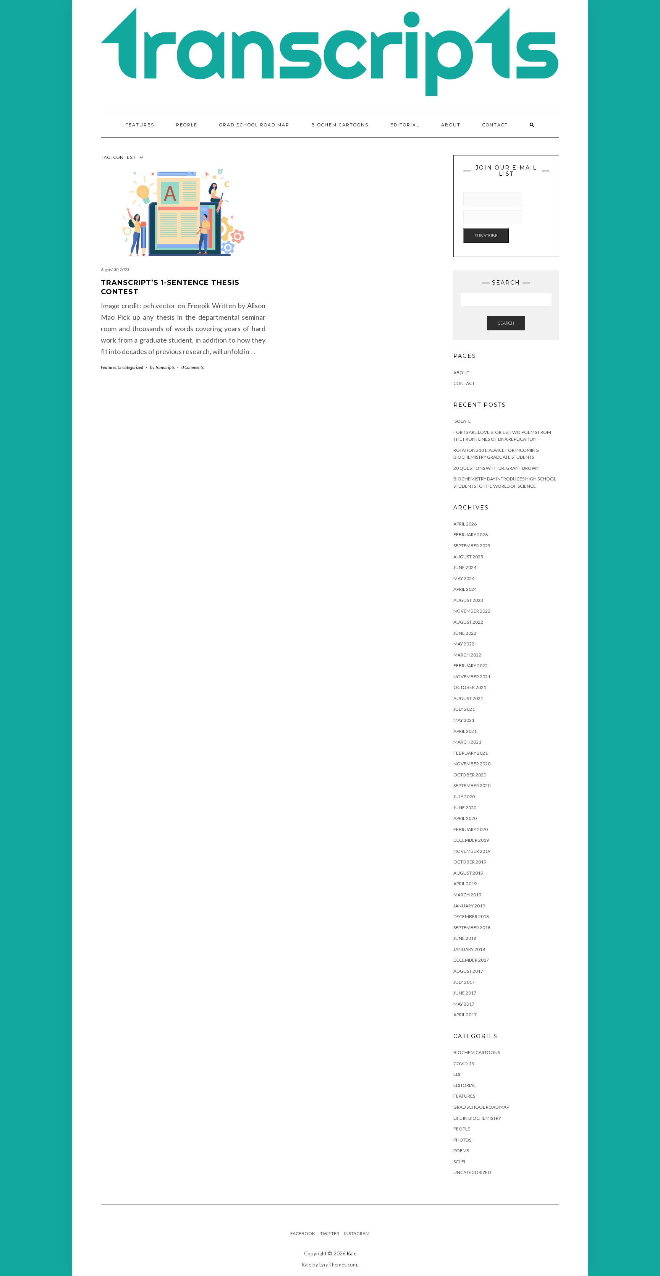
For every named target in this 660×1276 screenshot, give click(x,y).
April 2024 (465, 589)
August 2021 (468, 698)
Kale (351, 1253)
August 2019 (468, 873)
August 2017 (468, 971)
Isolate (462, 421)
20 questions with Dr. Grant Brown (496, 468)
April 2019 (465, 883)
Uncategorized (130, 367)
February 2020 (470, 829)
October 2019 (469, 862)
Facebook (302, 1233)
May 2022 (463, 644)
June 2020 (464, 807)
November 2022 (471, 611)
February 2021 (470, 753)
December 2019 (471, 840)
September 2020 (471, 785)
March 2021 (467, 742)
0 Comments (192, 367)
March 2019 (467, 895)
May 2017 (463, 1004)
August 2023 (468, 600)
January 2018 (469, 949)
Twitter (329, 1233)
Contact (495, 125)
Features (139, 125)
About (451, 125)
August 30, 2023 (115, 269)
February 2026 (470, 534)
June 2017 (464, 993)
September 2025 (471, 545)
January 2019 (469, 906)
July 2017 (464, 982)
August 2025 (468, 557)
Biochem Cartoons (340, 125)
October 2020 (469, 775)
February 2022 (470, 665)
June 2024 (464, 567)
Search (506, 322)
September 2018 (471, 927)
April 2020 (465, 818)
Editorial (404, 125)
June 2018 (464, 938)
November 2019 (471, 851)
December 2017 (471, 960)
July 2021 (464, 709)
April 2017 (465, 1014)
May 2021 (463, 720)
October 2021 (469, 687)
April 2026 (465, 524)
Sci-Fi (459, 1161)
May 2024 (463, 578)
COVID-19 (463, 1063)
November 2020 (471, 764)
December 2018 (471, 916)
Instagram (357, 1233)
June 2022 (464, 633)
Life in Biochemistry (477, 1118)
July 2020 (464, 796)
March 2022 (467, 655)
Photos (462, 1140)
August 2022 (468, 622)
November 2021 (471, 676)
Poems (461, 1150)
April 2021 (465, 731)
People (186, 125)
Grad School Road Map (254, 125)
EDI (456, 1074)
